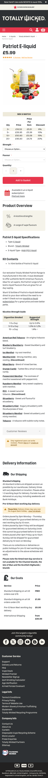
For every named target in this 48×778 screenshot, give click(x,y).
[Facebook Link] (6, 642)
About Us (6, 727)
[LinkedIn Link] (42, 642)
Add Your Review (26, 57)
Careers (5, 730)
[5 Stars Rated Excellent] (15, 7)
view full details (34, 511)
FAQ (4, 668)
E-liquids (12, 36)
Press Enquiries (9, 739)
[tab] (24, 431)
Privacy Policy (8, 700)
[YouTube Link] (28, 642)
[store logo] (24, 18)
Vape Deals (7, 671)
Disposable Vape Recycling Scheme (18, 733)
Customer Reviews (17, 431)
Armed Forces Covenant (13, 686)
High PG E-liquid (29, 250)
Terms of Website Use (12, 703)
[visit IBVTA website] (10, 752)
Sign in (26, 443)
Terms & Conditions (11, 697)
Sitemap (6, 745)
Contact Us (7, 724)
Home (4, 36)
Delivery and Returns (11, 665)
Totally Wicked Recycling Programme (19, 712)
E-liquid (16, 242)
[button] (37, 30)
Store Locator (8, 736)
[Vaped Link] (35, 642)
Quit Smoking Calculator (13, 680)
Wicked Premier (9, 674)
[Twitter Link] (13, 642)
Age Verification (9, 683)
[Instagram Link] (20, 642)
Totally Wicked (22, 246)
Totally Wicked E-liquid (27, 36)
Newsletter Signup (10, 677)
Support (6, 662)
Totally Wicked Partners (13, 742)
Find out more (18, 196)
